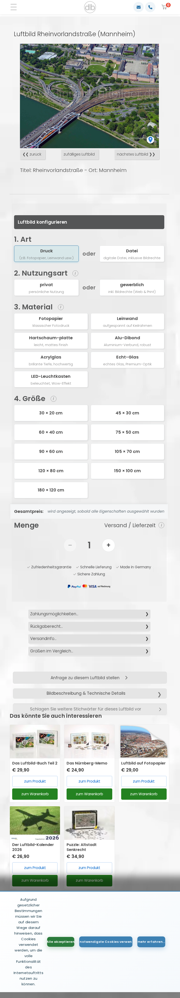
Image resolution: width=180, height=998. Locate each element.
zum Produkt (35, 781)
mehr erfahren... (151, 942)
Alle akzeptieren (60, 942)
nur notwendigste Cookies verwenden (105, 942)
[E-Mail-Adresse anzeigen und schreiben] (138, 7)
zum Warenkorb (35, 793)
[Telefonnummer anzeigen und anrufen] (150, 7)
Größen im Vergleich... (51, 651)
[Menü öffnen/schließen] (15, 7)
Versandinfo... (43, 638)
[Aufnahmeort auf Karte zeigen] (150, 140)
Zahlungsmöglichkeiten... (54, 614)
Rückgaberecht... (46, 626)
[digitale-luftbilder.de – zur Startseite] (90, 7)
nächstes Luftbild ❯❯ (136, 154)
